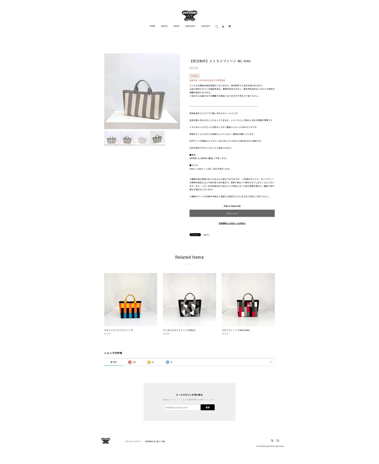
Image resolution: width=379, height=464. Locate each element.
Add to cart (232, 213)
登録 (208, 407)
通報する (206, 235)
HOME (152, 26)
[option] (142, 91)
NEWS (176, 26)
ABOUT (164, 26)
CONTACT (205, 26)
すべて (113, 362)
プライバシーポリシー (133, 441)
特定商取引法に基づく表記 (155, 441)
